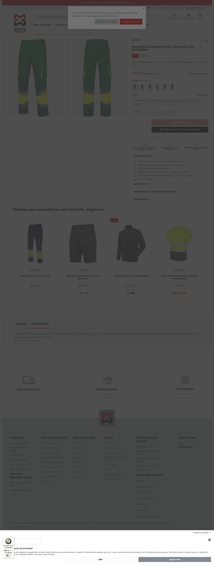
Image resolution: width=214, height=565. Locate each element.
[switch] (8, 555)
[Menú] (12, 538)
